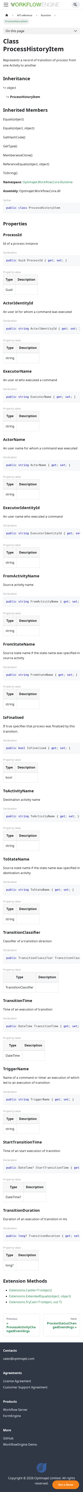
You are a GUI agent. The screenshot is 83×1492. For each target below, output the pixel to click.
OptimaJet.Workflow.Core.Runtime (48, 182)
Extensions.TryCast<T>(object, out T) (35, 1302)
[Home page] (6, 15)
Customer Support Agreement (25, 1387)
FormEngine (12, 1416)
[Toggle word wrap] (68, 328)
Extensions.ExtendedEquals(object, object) (40, 1296)
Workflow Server (15, 1410)
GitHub (8, 1438)
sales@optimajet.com (18, 1359)
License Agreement (17, 1381)
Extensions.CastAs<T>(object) (30, 1290)
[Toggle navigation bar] (6, 5)
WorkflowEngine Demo (20, 1444)
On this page (15, 31)
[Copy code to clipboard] (75, 207)
